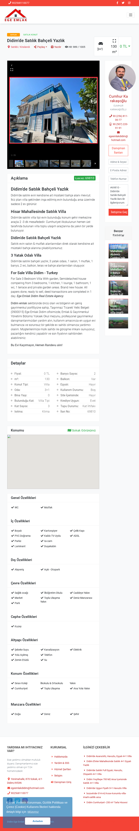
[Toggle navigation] (131, 15)
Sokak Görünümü (83, 430)
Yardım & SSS (61, 763)
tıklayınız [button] (33, 811)
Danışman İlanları (118, 150)
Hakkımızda (61, 756)
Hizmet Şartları (62, 769)
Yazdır (57, 47)
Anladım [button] (38, 821)
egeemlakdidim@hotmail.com (118, 138)
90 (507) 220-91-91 (120, 126)
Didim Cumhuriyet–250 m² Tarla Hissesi (106, 802)
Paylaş (41, 47)
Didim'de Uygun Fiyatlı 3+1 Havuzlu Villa (106, 788)
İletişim (58, 775)
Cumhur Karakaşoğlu (118, 98)
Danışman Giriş (62, 782)
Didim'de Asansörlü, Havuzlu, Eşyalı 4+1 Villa (109, 756)
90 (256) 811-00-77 (120, 118)
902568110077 (20, 3)
